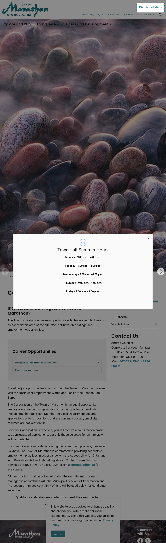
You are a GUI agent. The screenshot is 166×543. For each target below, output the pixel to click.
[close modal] (149, 238)
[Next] (160, 271)
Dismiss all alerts (150, 7)
